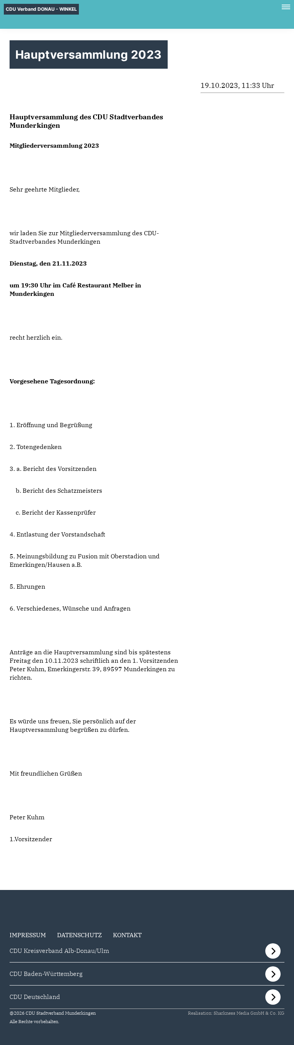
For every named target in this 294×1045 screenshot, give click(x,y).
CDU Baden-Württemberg (46, 973)
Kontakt (127, 935)
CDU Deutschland (35, 996)
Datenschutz (79, 935)
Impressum (28, 935)
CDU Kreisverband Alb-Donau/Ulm (59, 950)
